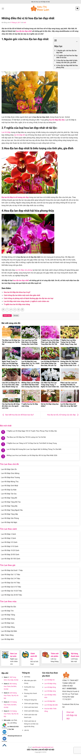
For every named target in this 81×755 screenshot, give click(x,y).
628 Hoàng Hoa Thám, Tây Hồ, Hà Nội (11, 695)
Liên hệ (26, 730)
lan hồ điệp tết (19, 135)
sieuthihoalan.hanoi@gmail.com (42, 747)
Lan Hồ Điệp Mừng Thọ (9, 482)
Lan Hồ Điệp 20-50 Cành (10, 555)
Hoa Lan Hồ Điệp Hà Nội (71, 715)
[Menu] (3, 8)
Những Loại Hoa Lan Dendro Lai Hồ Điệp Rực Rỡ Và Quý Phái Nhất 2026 (32, 455)
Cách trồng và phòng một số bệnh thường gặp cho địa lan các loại (28, 298)
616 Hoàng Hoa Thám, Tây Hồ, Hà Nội (11, 713)
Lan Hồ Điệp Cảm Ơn (9, 469)
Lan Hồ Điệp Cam (7, 623)
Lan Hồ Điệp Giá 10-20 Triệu (11, 591)
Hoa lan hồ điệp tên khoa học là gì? (17, 292)
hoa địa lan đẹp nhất (23, 31)
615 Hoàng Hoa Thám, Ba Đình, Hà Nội (10, 704)
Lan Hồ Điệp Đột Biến (9, 631)
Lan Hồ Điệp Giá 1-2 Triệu (10, 574)
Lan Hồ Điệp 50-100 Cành (10, 559)
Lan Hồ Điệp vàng (50, 691)
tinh (25, 22)
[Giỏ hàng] (77, 8)
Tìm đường (4, 727)
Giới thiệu (27, 677)
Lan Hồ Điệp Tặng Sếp (9, 514)
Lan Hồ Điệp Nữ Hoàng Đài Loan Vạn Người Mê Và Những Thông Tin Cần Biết (34, 449)
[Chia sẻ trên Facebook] (7, 309)
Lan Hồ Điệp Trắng (8, 615)
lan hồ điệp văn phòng (24, 270)
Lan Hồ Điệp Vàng (8, 619)
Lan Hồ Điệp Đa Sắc (8, 607)
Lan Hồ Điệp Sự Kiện (8, 490)
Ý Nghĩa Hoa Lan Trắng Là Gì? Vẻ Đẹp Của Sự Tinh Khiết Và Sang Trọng (32, 443)
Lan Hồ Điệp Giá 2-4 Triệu (10, 579)
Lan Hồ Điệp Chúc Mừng (10, 473)
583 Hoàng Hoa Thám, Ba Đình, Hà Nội (10, 686)
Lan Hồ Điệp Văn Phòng (10, 518)
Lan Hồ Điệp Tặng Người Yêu (12, 510)
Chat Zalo (4, 734)
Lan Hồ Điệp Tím (7, 611)
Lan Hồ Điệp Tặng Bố (9, 498)
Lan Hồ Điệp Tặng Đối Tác (11, 502)
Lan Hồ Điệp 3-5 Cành (9, 542)
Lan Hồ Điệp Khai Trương (10, 477)
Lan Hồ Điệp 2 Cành (8, 534)
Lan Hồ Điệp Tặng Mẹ (9, 506)
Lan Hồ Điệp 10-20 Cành (10, 550)
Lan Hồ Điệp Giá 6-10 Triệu (11, 587)
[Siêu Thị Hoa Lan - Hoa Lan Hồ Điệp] (40, 8)
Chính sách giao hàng (31, 703)
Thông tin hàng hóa (30, 700)
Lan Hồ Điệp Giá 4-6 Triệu (10, 583)
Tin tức (16, 315)
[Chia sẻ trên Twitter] (11, 309)
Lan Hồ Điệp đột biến (51, 705)
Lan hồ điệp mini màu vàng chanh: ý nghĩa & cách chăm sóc (26, 301)
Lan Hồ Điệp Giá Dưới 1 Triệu (12, 570)
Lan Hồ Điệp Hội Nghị (9, 522)
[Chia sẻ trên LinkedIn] (22, 309)
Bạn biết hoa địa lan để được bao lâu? (19, 415)
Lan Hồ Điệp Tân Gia (8, 494)
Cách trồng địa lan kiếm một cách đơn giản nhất (22, 295)
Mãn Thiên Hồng (7, 635)
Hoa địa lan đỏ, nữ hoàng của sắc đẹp (61, 415)
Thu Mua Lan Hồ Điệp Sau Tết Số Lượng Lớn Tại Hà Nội (26, 437)
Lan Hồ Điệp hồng (50, 687)
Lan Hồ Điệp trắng (50, 683)
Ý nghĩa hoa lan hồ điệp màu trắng (17, 304)
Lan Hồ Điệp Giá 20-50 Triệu (11, 595)
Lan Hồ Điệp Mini (7, 639)
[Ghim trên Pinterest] (18, 309)
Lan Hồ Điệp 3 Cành (8, 538)
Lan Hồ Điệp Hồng (8, 627)
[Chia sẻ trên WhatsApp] (3, 309)
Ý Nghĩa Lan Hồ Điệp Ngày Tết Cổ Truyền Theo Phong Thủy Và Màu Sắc (32, 431)
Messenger (4, 741)
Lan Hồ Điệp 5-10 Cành (9, 546)
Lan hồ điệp (6, 132)
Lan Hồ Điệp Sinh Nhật (9, 486)
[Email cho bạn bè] (14, 309)
